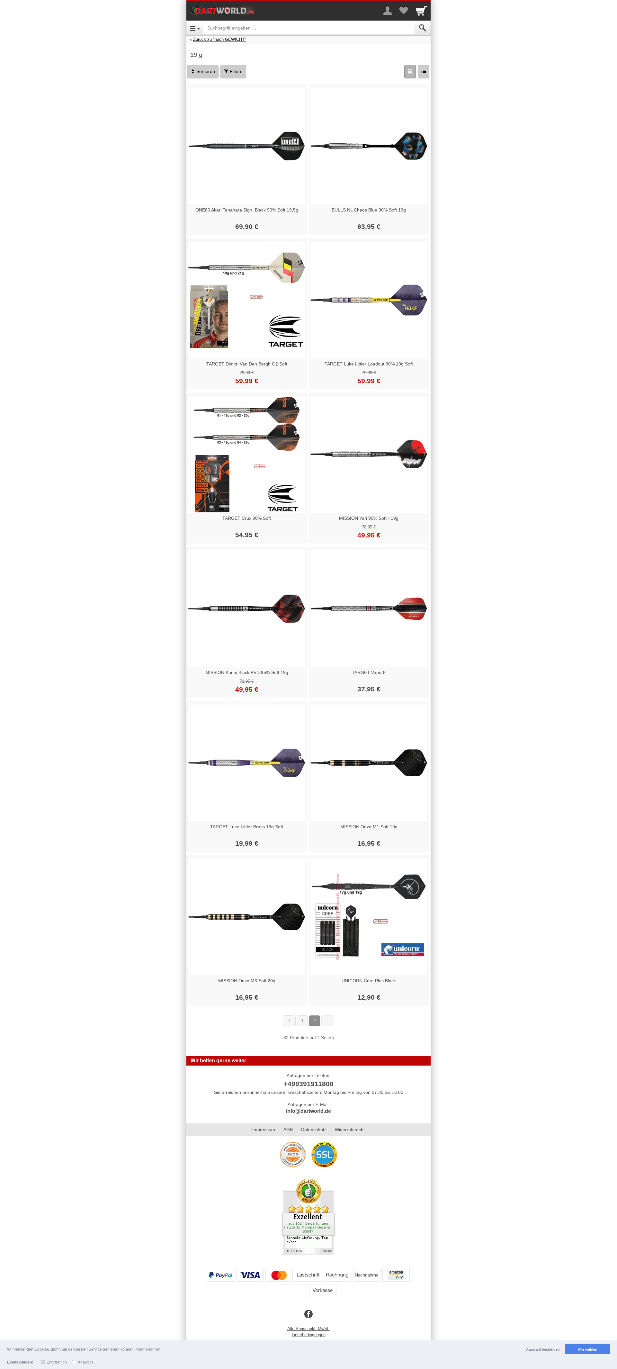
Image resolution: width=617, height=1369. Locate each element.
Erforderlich (57, 1362)
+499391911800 (309, 1083)
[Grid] (410, 71)
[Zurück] (289, 1020)
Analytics (86, 1362)
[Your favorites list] (403, 10)
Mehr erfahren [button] (148, 1349)
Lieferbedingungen (309, 1334)
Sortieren (205, 71)
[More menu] (387, 10)
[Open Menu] (195, 28)
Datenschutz (313, 1129)
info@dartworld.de (308, 1111)
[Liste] (423, 71)
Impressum (263, 1129)
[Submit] (422, 28)
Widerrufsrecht (350, 1129)
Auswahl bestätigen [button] (543, 1349)
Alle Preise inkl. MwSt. (308, 1328)
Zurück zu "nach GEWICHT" (219, 39)
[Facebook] (308, 1314)
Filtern (235, 71)
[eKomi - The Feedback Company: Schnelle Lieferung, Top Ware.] (308, 1216)
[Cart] (422, 10)
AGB (288, 1129)
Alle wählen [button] (587, 1349)
